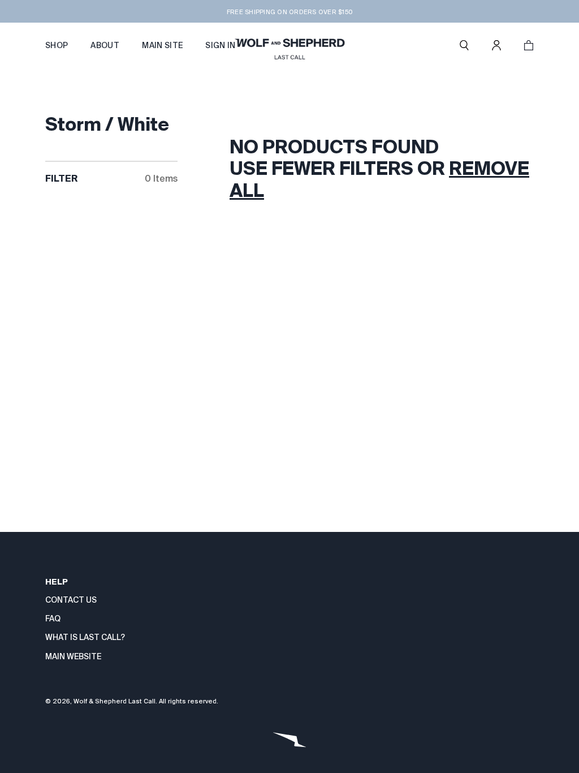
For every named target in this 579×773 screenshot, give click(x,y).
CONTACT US (71, 600)
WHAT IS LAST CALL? (85, 637)
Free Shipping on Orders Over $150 (289, 11)
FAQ (53, 618)
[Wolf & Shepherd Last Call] (289, 45)
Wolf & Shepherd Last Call (114, 701)
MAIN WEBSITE (73, 656)
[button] (464, 45)
